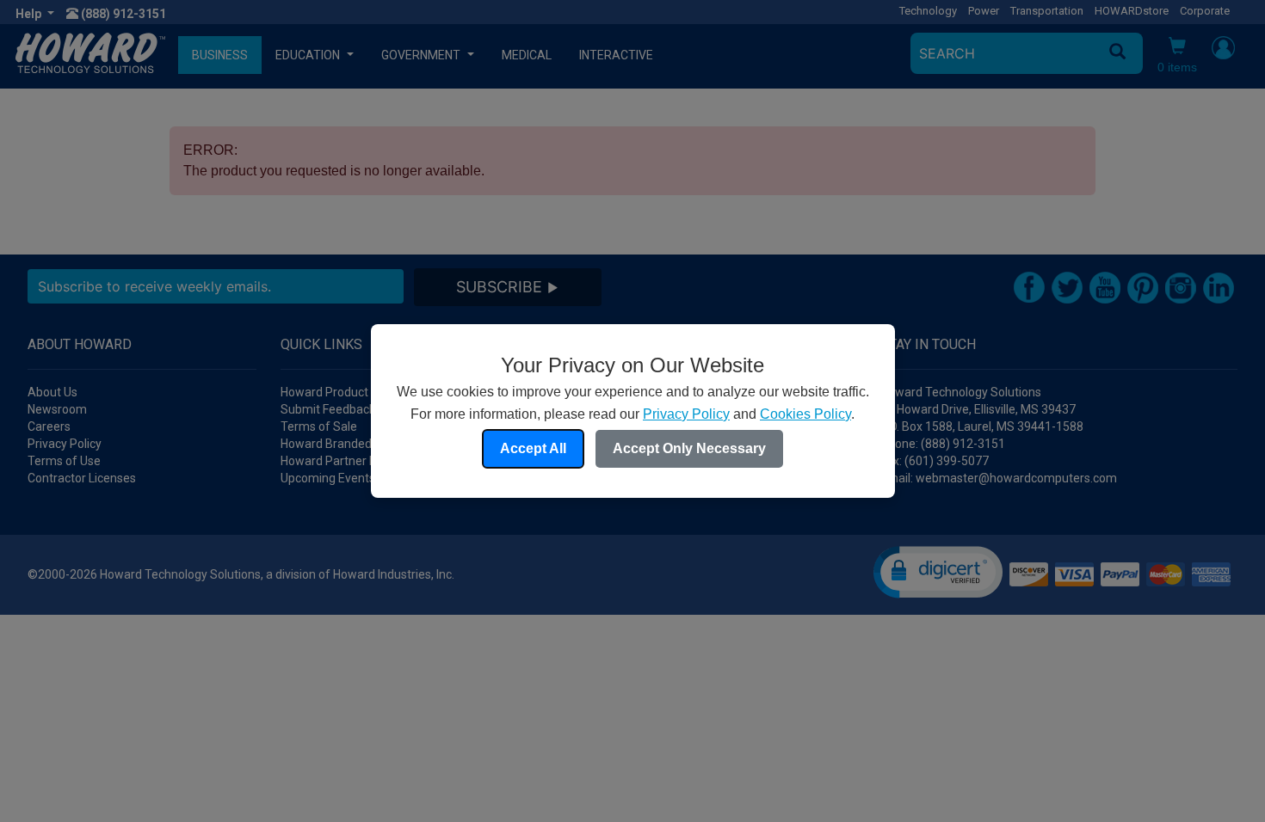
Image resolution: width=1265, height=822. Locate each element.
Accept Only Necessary (689, 448)
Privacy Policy (686, 414)
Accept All (533, 448)
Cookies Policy (805, 414)
